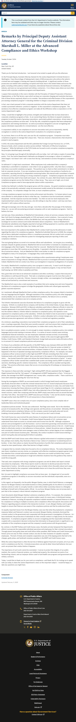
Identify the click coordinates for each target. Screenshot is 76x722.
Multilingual (38, 703)
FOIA (38, 665)
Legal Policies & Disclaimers (38, 673)
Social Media (28, 623)
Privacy (38, 678)
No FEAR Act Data (38, 690)
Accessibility (38, 669)
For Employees (38, 682)
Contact (37, 714)
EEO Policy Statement (38, 694)
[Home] (11, 8)
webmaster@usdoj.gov (19, 25)
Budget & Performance (38, 656)
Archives (38, 661)
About (38, 652)
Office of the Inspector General (38, 686)
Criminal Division (7, 578)
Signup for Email (31, 621)
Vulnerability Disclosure (38, 699)
